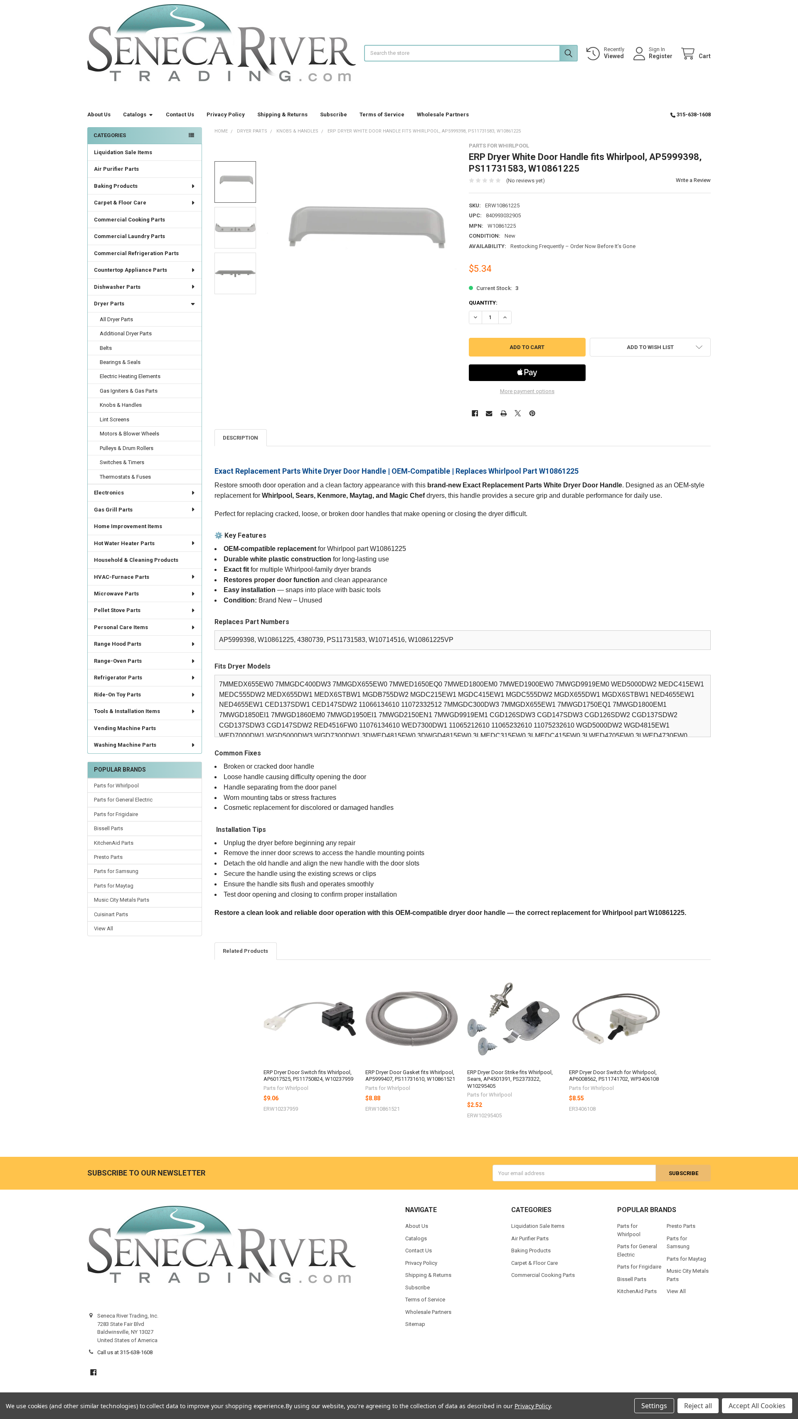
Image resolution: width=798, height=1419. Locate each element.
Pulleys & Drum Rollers (126, 448)
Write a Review (693, 180)
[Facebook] (475, 413)
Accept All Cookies (757, 1405)
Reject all (698, 1405)
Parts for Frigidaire (116, 814)
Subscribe (333, 114)
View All (103, 928)
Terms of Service (382, 114)
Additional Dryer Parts (126, 333)
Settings (654, 1405)
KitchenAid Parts (113, 843)
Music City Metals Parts (121, 900)
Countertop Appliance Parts (130, 270)
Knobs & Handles (121, 405)
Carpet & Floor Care (120, 202)
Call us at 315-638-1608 (125, 1352)
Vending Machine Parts (125, 728)
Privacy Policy (226, 114)
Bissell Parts (108, 828)
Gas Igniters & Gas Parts (129, 391)
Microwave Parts (116, 593)
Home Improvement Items (128, 526)
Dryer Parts (109, 303)
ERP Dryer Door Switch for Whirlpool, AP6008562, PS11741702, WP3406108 (614, 1075)
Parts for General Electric (123, 800)
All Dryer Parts (116, 319)
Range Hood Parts (117, 644)
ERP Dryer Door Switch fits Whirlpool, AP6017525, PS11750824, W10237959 (308, 1075)
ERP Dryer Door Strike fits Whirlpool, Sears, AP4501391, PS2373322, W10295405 (510, 1079)
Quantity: (483, 303)
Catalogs (134, 114)
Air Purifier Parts (116, 169)
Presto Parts (108, 857)
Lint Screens (114, 419)
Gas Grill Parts (113, 510)
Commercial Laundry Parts (129, 236)
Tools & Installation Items (127, 711)
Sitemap (415, 1324)
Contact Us (180, 114)
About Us (99, 114)
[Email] (489, 413)
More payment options (527, 391)
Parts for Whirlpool (116, 785)
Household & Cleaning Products (136, 560)
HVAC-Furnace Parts (121, 577)
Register (660, 56)
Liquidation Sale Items (123, 152)
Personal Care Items (121, 627)
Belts (106, 348)
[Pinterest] (532, 413)
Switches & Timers (122, 462)
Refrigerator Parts (118, 677)
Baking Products (116, 186)
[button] (650, 347)
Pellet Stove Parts (117, 610)
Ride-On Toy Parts (117, 694)
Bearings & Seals (120, 362)
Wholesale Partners (443, 114)
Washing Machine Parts (125, 745)
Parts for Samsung (116, 871)
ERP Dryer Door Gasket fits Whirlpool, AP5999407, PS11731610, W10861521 (410, 1075)
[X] (518, 413)
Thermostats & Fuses (125, 477)
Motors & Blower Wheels (129, 433)
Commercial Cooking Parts (129, 219)
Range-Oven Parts (118, 661)
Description (240, 438)
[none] (362, 237)
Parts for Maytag (113, 886)
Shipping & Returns (282, 114)
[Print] (504, 413)
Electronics (109, 492)
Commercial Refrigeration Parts (136, 253)
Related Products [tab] (245, 951)
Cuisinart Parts (111, 914)
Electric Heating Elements (130, 376)
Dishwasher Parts (117, 287)
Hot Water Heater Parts (124, 543)
